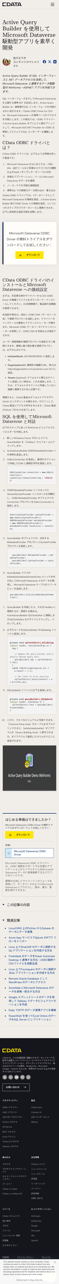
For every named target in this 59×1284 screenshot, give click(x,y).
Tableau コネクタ (10, 1146)
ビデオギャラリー (10, 1245)
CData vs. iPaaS (9, 1189)
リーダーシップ (38, 1183)
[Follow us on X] (49, 61)
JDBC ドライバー (10, 1112)
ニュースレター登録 (11, 1235)
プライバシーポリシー (25, 1257)
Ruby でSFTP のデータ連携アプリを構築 (32, 1010)
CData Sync (36, 1107)
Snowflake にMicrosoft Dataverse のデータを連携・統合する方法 (31, 989)
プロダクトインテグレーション (14, 1170)
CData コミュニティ (11, 1216)
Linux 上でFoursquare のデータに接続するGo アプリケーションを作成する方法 (32, 971)
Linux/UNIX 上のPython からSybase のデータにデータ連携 (31, 930)
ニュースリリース (39, 1169)
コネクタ (6, 1164)
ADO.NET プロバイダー (12, 1117)
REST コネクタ (8, 1132)
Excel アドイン (9, 1136)
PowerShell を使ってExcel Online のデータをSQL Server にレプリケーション (32, 1017)
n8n (33, 1235)
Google (34, 1225)
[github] (22, 1077)
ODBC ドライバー (10, 1107)
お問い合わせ (13, 1087)
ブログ (5, 1225)
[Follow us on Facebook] (44, 61)
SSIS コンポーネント (40, 1117)
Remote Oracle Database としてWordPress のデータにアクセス (28, 980)
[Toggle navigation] (52, 4)
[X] (10, 1077)
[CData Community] (28, 1077)
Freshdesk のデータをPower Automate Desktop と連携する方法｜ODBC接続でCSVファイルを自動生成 (32, 959)
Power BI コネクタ (10, 1141)
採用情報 (35, 1193)
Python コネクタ (9, 1122)
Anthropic (35, 1216)
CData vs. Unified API (12, 1193)
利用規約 (5, 1257)
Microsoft (35, 1230)
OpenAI (34, 1240)
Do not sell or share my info (29, 1280)
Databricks (36, 1221)
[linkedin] (4, 1077)
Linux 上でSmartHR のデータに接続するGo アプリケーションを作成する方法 (32, 948)
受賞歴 (34, 1178)
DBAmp (34, 1122)
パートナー (7, 1184)
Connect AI (36, 1112)
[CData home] (14, 4)
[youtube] (16, 1077)
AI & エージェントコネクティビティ (14, 1177)
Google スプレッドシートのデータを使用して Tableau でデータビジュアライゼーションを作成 (32, 1000)
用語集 (5, 1240)
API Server (7, 1127)
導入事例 (6, 1221)
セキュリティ (46, 1257)
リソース (6, 1230)
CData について (38, 1164)
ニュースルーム (38, 1174)
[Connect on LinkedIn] (55, 61)
